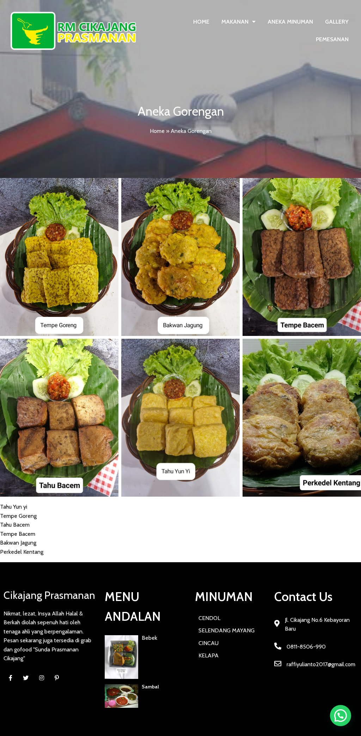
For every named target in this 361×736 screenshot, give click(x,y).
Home (157, 131)
